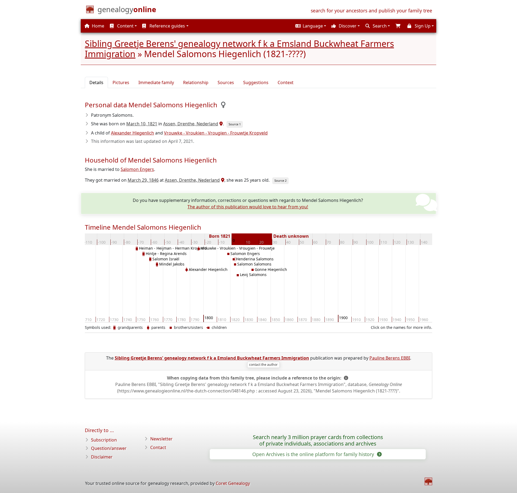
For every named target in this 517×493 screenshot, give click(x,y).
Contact (158, 447)
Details (96, 82)
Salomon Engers (137, 169)
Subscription (104, 440)
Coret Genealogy (233, 483)
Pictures (121, 82)
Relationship (195, 82)
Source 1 (235, 124)
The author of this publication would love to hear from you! (247, 207)
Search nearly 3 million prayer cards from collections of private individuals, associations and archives (318, 440)
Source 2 (280, 180)
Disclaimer (102, 457)
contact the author (263, 364)
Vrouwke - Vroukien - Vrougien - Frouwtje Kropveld (216, 133)
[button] (310, 25)
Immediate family (156, 82)
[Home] (428, 481)
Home (97, 26)
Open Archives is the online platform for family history (313, 454)
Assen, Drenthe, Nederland (190, 124)
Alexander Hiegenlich (132, 133)
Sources (226, 82)
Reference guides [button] (166, 26)
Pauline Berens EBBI (389, 358)
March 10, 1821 (141, 124)
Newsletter (161, 439)
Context (286, 82)
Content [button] (125, 26)
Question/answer (109, 448)
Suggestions (255, 82)
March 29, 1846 (143, 180)
